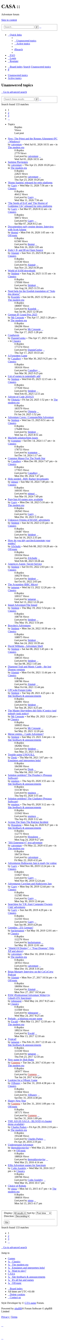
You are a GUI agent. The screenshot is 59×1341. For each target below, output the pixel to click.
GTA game (30, 1303)
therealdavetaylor (20, 1147)
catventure (16, 144)
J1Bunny (15, 1083)
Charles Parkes (19, 1127)
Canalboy (16, 358)
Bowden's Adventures (19, 625)
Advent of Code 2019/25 (21, 396)
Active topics (14, 78)
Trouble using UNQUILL (21, 754)
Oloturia (15, 399)
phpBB (18, 1308)
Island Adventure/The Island (22, 605)
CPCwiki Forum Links (20, 690)
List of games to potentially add (24, 376)
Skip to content (9, 20)
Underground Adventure (20, 1144)
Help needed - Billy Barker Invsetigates (28, 478)
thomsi (14, 232)
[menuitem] (25, 40)
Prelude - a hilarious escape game (25, 1018)
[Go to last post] (40, 156)
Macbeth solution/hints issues (23, 437)
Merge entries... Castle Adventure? (26, 734)
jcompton (16, 440)
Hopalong (16, 825)
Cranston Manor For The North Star (26, 458)
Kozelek (15, 297)
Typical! (12, 1039)
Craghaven (13, 335)
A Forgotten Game (17, 355)
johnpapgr (16, 1001)
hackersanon (17, 930)
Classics (12, 188)
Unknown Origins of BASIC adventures (29, 520)
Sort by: (31, 1213)
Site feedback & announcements (24, 696)
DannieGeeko (18, 338)
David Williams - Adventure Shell (25, 646)
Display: (8, 1213)
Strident (15, 273)
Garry (14, 185)
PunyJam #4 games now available (25, 499)
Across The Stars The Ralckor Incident (28, 822)
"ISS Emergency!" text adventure (25, 842)
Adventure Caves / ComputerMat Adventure (31, 417)
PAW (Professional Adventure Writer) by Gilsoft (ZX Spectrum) (29, 996)
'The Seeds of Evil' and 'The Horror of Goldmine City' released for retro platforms (30, 204)
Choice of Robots (17, 1185)
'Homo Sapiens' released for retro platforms (30, 182)
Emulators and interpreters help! (24, 760)
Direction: (9, 1216)
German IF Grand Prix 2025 (22, 314)
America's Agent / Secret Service (25, 564)
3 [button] (8, 115)
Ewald (14, 1021)
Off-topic (12, 235)
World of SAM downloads (21, 270)
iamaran (15, 587)
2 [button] (8, 112)
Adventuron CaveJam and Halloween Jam (30, 883)
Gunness (15, 1062)
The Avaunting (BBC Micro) (23, 584)
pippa (14, 1188)
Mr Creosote (17, 317)
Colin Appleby (18, 1168)
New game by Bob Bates (21, 1059)
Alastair (15, 253)
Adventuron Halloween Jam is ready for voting (32, 863)
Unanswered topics (18, 75)
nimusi (14, 481)
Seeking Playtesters (18, 162)
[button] (9, 118)
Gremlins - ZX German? (20, 927)
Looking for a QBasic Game (22, 1080)
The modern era (16, 147)
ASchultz (16, 546)
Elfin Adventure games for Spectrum (27, 1165)
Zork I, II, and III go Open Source (25, 250)
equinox (15, 781)
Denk (14, 757)
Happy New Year (17, 1100)
